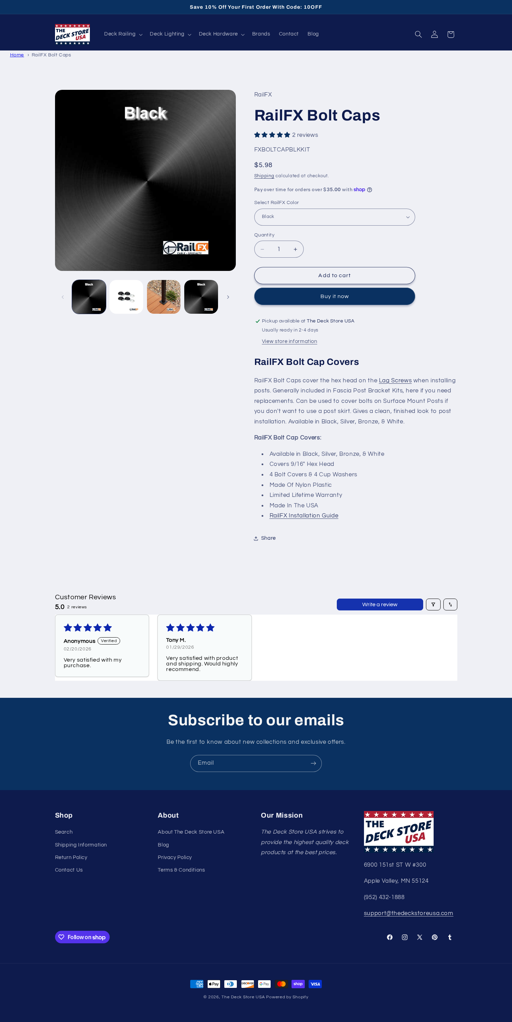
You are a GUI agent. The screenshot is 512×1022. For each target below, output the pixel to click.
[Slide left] (62, 297)
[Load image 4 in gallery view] (201, 297)
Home (17, 54)
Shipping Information (81, 845)
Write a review (379, 604)
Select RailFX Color (276, 202)
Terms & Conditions (181, 870)
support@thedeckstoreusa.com (408, 913)
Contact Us (69, 870)
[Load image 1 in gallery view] (89, 297)
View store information (289, 341)
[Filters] (433, 604)
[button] (123, 34)
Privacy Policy (175, 857)
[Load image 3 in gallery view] (164, 297)
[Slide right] (228, 297)
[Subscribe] (313, 763)
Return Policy (71, 857)
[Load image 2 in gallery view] (126, 297)
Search (64, 832)
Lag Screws (395, 380)
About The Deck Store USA (191, 832)
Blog (163, 845)
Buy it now (334, 296)
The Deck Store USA (243, 997)
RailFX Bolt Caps (51, 54)
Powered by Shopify (287, 997)
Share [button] (268, 538)
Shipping (264, 176)
